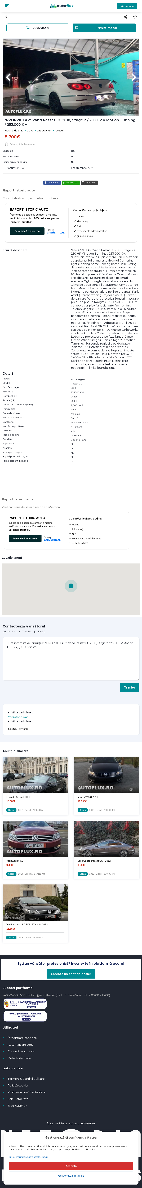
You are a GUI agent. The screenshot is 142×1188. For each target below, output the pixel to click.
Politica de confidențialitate (27, 1092)
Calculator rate (18, 1099)
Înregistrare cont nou (22, 1038)
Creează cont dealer (22, 1051)
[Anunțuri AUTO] (61, 6)
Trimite (129, 687)
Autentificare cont (20, 1044)
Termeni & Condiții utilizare (26, 1078)
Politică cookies (18, 1085)
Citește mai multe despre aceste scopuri (28, 1156)
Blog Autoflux (17, 1105)
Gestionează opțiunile (71, 1175)
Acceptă (71, 1166)
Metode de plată (19, 1058)
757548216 (40, 28)
